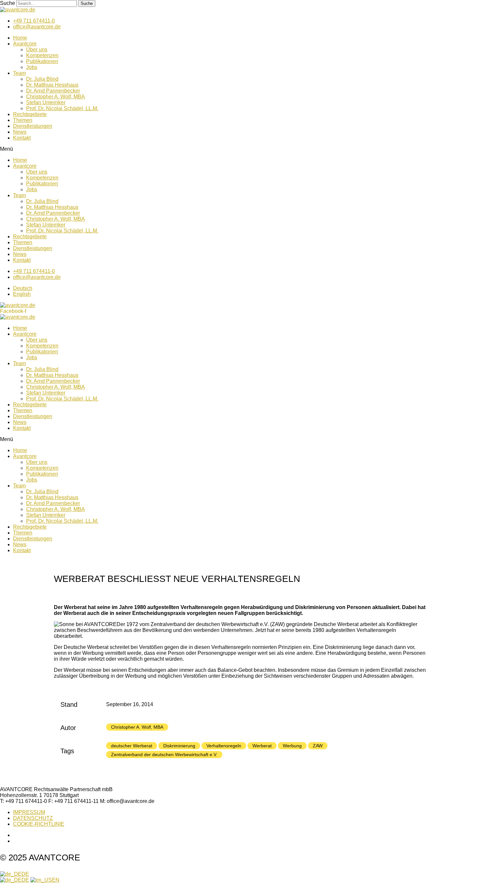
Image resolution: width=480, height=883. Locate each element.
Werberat (262, 745)
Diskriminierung (179, 745)
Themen (22, 120)
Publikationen (42, 61)
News (19, 132)
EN (55, 880)
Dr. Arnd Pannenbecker (53, 90)
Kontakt (22, 138)
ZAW (318, 745)
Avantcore (25, 43)
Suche (7, 3)
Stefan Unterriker (45, 102)
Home (20, 38)
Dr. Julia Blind (42, 79)
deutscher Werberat (131, 745)
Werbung (292, 745)
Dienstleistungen (32, 126)
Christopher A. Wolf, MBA (55, 96)
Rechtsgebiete (30, 114)
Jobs (31, 67)
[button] (240, 149)
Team (19, 73)
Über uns (36, 49)
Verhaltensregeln (223, 745)
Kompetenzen (42, 55)
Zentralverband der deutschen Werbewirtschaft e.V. (164, 754)
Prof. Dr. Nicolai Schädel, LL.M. (62, 108)
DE (25, 874)
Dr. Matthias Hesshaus (52, 85)
